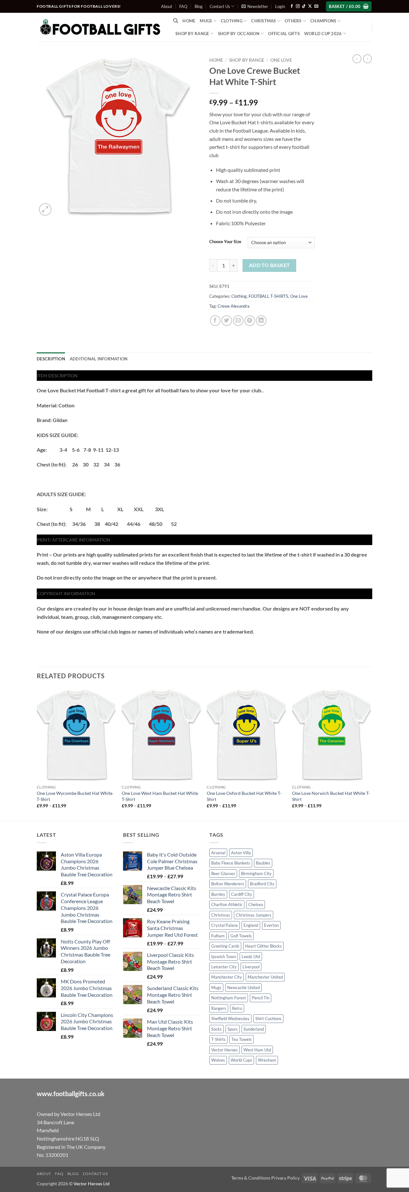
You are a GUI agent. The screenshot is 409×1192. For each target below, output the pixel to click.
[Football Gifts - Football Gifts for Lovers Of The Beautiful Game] (100, 27)
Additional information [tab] (99, 358)
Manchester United (265, 977)
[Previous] (37, 753)
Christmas (220, 915)
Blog (199, 6)
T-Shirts (218, 1039)
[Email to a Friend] (238, 320)
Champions (323, 20)
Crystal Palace (224, 925)
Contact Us (220, 6)
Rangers (218, 1008)
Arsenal (218, 852)
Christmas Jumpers (253, 915)
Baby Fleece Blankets (230, 862)
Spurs (233, 1029)
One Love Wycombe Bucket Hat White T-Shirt (74, 796)
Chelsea (255, 904)
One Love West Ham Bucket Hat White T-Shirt (160, 796)
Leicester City (224, 966)
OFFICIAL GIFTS (284, 33)
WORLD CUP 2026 (323, 33)
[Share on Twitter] (226, 320)
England (250, 925)
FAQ (183, 6)
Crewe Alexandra (234, 306)
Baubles (263, 862)
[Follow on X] (310, 6)
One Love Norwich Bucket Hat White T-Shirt (331, 796)
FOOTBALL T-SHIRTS (268, 296)
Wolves (218, 1060)
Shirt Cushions (268, 1018)
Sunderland (253, 1029)
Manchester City (226, 977)
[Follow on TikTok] (304, 6)
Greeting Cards (225, 946)
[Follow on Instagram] (298, 6)
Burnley (218, 894)
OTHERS (293, 20)
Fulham (218, 935)
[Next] (370, 753)
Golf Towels (241, 935)
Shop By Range (192, 33)
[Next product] (356, 58)
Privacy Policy (285, 1177)
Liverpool (251, 966)
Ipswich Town (223, 956)
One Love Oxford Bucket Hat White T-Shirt (244, 796)
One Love (281, 60)
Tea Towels (241, 1039)
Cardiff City (241, 894)
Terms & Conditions (250, 1177)
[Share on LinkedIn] (261, 320)
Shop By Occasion (238, 33)
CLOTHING (232, 20)
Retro (237, 1008)
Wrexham (267, 1060)
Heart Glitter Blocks (263, 946)
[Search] (175, 21)
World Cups (241, 1060)
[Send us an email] (316, 6)
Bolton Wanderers (227, 883)
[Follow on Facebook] (292, 6)
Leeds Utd (251, 956)
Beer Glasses (223, 873)
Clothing (239, 296)
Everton (271, 925)
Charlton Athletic (227, 904)
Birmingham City (256, 873)
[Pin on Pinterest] (249, 320)
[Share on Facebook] (215, 320)
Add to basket (269, 265)
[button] (255, 6)
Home (188, 20)
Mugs (206, 20)
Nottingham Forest (228, 997)
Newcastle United (243, 987)
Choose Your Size (225, 242)
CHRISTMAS (263, 20)
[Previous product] (367, 58)
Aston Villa (241, 852)
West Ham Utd (257, 1049)
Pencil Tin (260, 997)
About (166, 6)
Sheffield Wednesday (230, 1018)
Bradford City (262, 883)
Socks (216, 1029)
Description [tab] (51, 358)
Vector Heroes (224, 1049)
